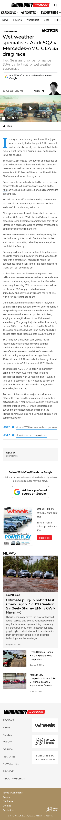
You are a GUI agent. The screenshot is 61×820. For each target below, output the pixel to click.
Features (9, 756)
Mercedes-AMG (11, 314)
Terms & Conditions (13, 792)
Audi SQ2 (12, 160)
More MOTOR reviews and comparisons (36, 427)
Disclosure (8, 801)
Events (7, 742)
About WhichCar (14, 778)
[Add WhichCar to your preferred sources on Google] (30, 492)
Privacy (6, 797)
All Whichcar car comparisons (31, 435)
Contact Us (8, 810)
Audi (5, 190)
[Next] (57, 20)
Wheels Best (32, 20)
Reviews (17, 20)
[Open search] (56, 5)
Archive (8, 771)
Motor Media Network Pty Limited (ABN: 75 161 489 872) (31, 816)
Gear (46, 20)
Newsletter (11, 763)
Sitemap (7, 805)
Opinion (8, 749)
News (5, 20)
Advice (7, 734)
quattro (7, 164)
